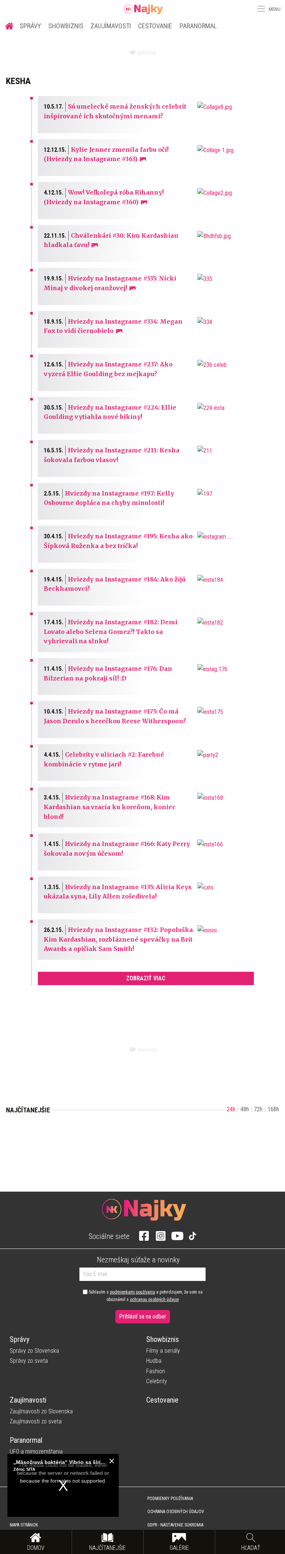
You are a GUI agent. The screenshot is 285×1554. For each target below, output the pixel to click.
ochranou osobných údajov (154, 1299)
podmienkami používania (132, 1292)
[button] (260, 9)
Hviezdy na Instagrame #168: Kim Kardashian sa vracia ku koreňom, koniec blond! (110, 807)
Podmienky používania (170, 1498)
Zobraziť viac (146, 978)
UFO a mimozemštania (36, 1451)
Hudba (153, 1360)
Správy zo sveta (29, 1360)
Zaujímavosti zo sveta (36, 1421)
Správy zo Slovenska (34, 1350)
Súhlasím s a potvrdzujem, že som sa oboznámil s (145, 1295)
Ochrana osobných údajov (175, 1511)
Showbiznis (65, 26)
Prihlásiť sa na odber (142, 1316)
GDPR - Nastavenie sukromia (175, 1525)
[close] (112, 1461)
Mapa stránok (24, 1525)
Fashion (155, 1371)
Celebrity (156, 1381)
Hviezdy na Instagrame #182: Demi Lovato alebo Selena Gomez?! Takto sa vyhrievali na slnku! (110, 631)
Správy (30, 26)
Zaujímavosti (111, 26)
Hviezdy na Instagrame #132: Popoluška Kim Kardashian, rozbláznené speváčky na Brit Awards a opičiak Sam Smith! (118, 939)
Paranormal (198, 26)
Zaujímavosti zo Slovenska (41, 1411)
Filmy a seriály (163, 1350)
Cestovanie (155, 26)
